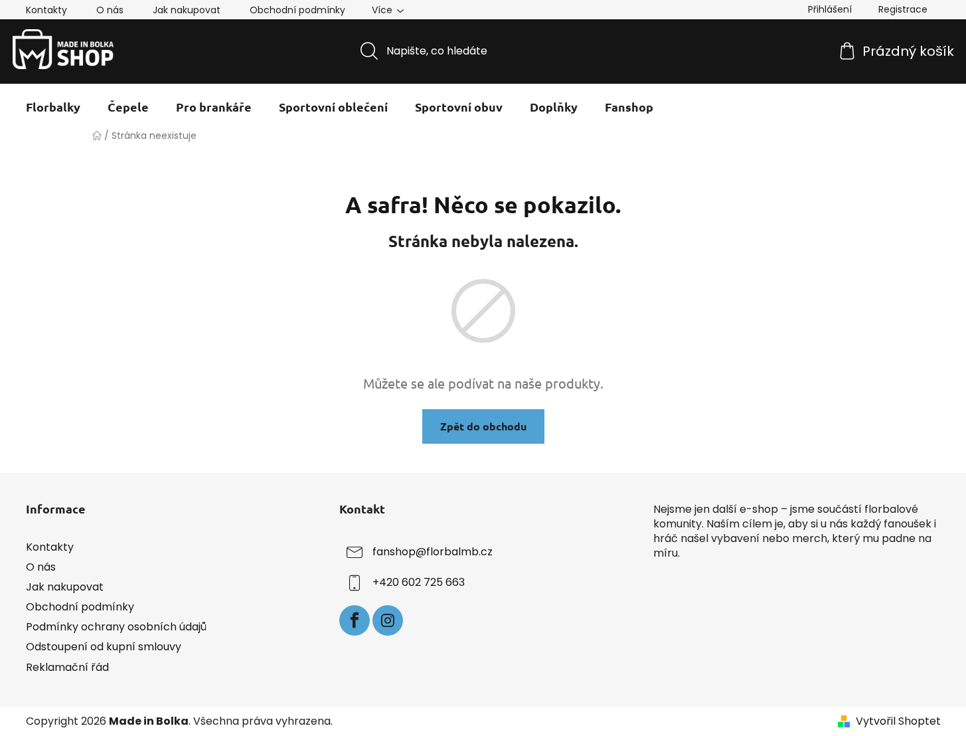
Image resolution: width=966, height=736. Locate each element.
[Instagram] (387, 620)
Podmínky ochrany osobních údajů (116, 626)
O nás (109, 10)
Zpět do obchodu (483, 426)
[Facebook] (354, 620)
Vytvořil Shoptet (898, 721)
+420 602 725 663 (418, 582)
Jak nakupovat (186, 10)
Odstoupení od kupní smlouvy (103, 646)
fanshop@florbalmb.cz (432, 551)
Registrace (902, 9)
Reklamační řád (67, 667)
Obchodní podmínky (297, 10)
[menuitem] (53, 107)
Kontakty (46, 10)
